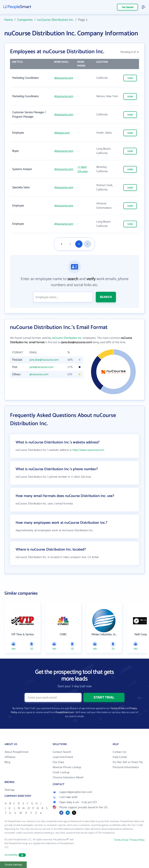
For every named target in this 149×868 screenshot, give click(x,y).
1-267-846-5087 (68, 797)
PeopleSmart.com (64, 712)
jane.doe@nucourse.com (44, 359)
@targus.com (62, 132)
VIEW (130, 78)
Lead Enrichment (63, 757)
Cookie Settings (13, 864)
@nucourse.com (63, 77)
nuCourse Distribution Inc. (55, 20)
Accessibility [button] (11, 855)
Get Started (127, 7)
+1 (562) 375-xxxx (83, 169)
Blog (7, 762)
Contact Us (119, 752)
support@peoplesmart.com (75, 792)
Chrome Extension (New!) (68, 777)
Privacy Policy (137, 840)
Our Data (58, 762)
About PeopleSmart (17, 752)
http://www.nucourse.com (88, 450)
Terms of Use (117, 708)
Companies (25, 20)
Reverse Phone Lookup (67, 767)
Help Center (120, 757)
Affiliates (10, 757)
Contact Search (62, 752)
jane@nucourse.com (41, 367)
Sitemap (9, 789)
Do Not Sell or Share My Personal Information (128, 765)
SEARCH (106, 297)
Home (8, 20)
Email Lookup (61, 772)
